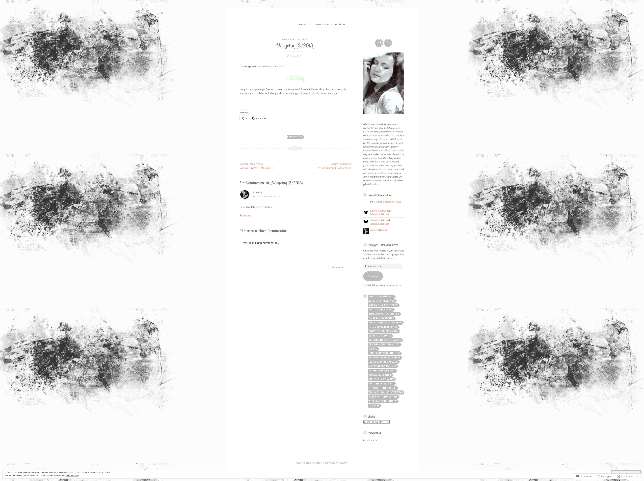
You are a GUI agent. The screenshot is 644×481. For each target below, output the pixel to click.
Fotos (372, 327)
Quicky (372, 375)
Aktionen (389, 301)
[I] (379, 43)
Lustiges (373, 362)
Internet (374, 357)
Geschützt (392, 344)
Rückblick (384, 375)
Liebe (397, 357)
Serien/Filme (376, 379)
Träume (373, 392)
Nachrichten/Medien (381, 371)
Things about (387, 388)
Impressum (322, 24)
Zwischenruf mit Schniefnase (334, 166)
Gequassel (394, 340)
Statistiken (375, 384)
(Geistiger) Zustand (380, 296)
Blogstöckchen (378, 314)
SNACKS (389, 379)
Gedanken (392, 331)
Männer (391, 366)
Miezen (393, 362)
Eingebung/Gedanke (381, 318)
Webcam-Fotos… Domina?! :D (257, 166)
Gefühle (386, 336)
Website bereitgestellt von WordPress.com (322, 463)
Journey (257, 192)
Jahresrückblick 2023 (379, 214)
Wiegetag (303, 39)
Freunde (392, 327)
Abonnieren (373, 276)
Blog (389, 309)
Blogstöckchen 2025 (392, 202)
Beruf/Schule (376, 309)
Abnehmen (288, 39)
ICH (398, 353)
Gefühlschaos (377, 340)
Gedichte (374, 336)
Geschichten (376, 344)
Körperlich (295, 137)
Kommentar (338, 267)
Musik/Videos (376, 366)
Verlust (384, 230)
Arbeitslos (391, 305)
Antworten (245, 215)
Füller (381, 331)
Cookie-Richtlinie (72, 475)
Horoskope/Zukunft (381, 353)
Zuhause (373, 405)
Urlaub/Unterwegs (391, 392)
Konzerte (387, 357)
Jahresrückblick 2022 (379, 224)
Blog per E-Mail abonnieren (383, 245)
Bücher (394, 314)
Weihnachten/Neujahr (383, 397)
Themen (373, 388)
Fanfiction (395, 323)
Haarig (372, 349)
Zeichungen (389, 401)
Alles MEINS (375, 305)
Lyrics (384, 362)
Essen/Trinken (377, 323)
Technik (389, 384)
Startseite (305, 24)
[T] (388, 43)
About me (340, 24)
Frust (371, 331)
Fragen (381, 327)
